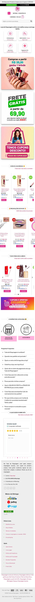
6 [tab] (20, 458)
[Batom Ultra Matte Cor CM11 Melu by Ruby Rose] (26, 271)
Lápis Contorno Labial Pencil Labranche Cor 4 (9, 280)
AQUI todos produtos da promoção (24, 211)
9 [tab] (27, 458)
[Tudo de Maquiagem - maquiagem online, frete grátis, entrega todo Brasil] (17, 9)
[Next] (32, 186)
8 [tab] (25, 458)
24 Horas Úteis (10, 39)
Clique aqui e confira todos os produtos (23, 258)
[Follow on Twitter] (25, 4)
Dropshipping (9, 537)
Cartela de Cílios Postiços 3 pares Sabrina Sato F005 (23, 235)
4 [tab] (15, 458)
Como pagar (9, 550)
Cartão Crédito (10, 51)
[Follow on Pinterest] (26, 4)
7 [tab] (23, 458)
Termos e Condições (11, 531)
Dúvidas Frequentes (11, 559)
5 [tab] (18, 458)
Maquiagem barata (23, 581)
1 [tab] (8, 458)
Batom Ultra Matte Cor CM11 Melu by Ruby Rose (26, 281)
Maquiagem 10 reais (25, 579)
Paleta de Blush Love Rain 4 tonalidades (22, 189)
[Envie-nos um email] (14, 488)
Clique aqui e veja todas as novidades (24, 168)
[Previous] (3, 186)
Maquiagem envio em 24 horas (10, 575)
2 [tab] (10, 458)
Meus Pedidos (9, 527)
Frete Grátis (9, 566)
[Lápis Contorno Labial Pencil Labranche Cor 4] (9, 271)
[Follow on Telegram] (28, 4)
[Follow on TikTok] (23, 4)
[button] (9, 13)
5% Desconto (25, 51)
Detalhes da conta (10, 524)
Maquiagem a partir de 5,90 (11, 579)
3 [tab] (13, 458)
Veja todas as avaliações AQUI (25, 414)
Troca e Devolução (10, 563)
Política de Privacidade (11, 556)
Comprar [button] (6, 199)
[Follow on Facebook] (20, 4)
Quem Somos (9, 546)
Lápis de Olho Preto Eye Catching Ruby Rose (6, 189)
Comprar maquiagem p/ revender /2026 (16, 534)
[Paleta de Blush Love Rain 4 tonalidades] (22, 180)
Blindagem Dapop (12, 581)
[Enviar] (31, 21)
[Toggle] (2, 352)
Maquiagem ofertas (24, 575)
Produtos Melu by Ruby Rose (23, 577)
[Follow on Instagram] (21, 4)
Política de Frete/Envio (11, 553)
